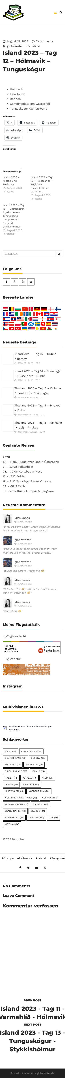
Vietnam (12, 824)
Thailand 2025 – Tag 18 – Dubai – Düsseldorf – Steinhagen (37, 391)
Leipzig (11, 784)
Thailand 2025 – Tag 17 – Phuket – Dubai (37, 408)
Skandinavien (15, 811)
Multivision (14, 791)
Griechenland (16, 771)
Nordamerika (39, 791)
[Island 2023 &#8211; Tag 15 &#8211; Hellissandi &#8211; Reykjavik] (45, 187)
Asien (10, 751)
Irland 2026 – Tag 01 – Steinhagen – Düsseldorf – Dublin (38, 373)
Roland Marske (16, 804)
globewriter (14, 46)
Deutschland (15, 758)
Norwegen (50, 797)
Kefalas (29, 778)
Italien (11, 778)
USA (53, 817)
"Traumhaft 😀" (12, 611)
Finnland (12, 764)
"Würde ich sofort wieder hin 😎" (24, 570)
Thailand (36, 817)
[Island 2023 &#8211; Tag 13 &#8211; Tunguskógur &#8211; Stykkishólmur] (17, 219)
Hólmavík (25, 858)
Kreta (47, 778)
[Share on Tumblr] (45, 867)
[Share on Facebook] (20, 867)
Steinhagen (14, 817)
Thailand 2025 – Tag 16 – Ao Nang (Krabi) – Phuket (38, 425)
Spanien (38, 811)
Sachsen (40, 804)
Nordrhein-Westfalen (21, 797)
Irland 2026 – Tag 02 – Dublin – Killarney (36, 356)
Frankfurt (34, 764)
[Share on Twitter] (28, 867)
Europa (38, 758)
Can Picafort (31, 751)
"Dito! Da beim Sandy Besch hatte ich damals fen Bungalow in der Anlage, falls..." (31, 528)
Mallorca (31, 784)
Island (36, 46)
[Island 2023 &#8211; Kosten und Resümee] (17, 184)
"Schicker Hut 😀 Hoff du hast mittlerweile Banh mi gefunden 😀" (30, 591)
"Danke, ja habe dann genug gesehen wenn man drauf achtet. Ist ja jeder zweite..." (30, 550)
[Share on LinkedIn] (37, 867)
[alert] (32, 728)
